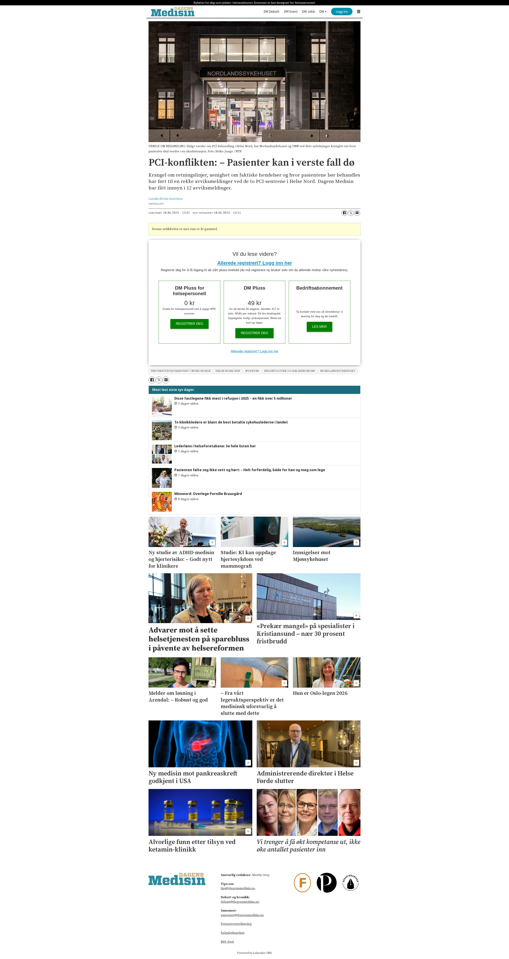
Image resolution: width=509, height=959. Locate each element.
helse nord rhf (228, 371)
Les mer (319, 327)
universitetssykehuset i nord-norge (181, 371)
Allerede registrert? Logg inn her (254, 263)
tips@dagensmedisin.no (238, 888)
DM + (322, 11)
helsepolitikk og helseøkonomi (289, 371)
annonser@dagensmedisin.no (242, 915)
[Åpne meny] (358, 11)
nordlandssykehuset (338, 371)
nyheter (252, 371)
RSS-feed (227, 942)
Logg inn (342, 11)
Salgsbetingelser (233, 933)
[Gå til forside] (173, 11)
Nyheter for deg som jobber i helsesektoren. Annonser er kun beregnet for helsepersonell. (254, 3)
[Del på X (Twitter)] (351, 213)
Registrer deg (189, 324)
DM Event (291, 11)
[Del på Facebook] (344, 213)
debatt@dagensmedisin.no (240, 902)
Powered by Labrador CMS (254, 953)
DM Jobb (308, 11)
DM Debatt (271, 11)
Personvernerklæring (236, 924)
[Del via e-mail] (357, 213)
